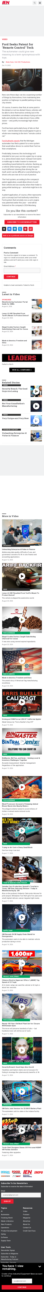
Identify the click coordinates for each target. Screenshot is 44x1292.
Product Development (11, 976)
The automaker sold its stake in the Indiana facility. (20, 1111)
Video (5, 39)
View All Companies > (22, 370)
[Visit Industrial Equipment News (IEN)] (27, 1172)
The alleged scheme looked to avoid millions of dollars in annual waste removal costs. (19, 810)
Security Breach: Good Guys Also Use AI (18, 1067)
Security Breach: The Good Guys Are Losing (14, 390)
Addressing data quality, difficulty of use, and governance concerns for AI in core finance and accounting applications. (19, 554)
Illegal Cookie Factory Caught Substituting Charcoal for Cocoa (15, 328)
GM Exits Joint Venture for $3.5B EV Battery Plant (21, 1108)
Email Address (10, 266)
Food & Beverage (9, 633)
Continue (22, 1287)
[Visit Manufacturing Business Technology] (27, 1176)
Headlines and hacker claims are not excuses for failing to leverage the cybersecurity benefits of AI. (21, 1071)
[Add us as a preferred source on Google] (31, 229)
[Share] (9, 229)
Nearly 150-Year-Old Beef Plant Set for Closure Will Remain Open (21, 1025)
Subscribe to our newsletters (22, 222)
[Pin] (25, 229)
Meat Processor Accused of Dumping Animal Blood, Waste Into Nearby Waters (20, 805)
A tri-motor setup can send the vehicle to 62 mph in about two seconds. (21, 986)
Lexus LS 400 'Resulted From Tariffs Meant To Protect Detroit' (15, 315)
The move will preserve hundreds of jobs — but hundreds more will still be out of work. (19, 1030)
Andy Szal (9, 62)
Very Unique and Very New (15, 418)
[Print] (4, 229)
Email (3, 1191)
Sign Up (7, 1201)
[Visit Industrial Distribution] (5, 1176)
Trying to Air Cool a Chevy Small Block (17, 847)
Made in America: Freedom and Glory (14, 342)
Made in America (9, 674)
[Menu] (40, 3)
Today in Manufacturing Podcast (15, 883)
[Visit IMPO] (38, 1172)
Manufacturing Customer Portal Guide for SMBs (15, 303)
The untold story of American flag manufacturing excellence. (19, 682)
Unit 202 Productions (22, 62)
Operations (7, 1105)
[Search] (35, 3)
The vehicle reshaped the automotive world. (18, 598)
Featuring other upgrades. (11, 1152)
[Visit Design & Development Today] (5, 1172)
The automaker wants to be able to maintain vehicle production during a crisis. (21, 940)
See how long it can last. (11, 850)
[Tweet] (20, 229)
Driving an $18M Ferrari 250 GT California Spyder (21, 719)
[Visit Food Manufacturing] (16, 1172)
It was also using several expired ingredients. (19, 642)
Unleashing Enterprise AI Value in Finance (14, 434)
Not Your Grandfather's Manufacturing (13, 404)
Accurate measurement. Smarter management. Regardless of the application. (19, 764)
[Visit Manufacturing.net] (16, 1176)
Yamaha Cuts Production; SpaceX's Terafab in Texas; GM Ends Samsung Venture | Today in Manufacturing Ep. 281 (20, 889)
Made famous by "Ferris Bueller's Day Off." (18, 722)
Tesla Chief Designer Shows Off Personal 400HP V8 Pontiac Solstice (21, 1149)
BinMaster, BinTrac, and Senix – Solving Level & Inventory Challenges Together (21, 759)
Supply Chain (7, 930)
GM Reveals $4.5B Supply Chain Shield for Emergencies (18, 935)
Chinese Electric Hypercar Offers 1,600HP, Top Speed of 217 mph (20, 981)
